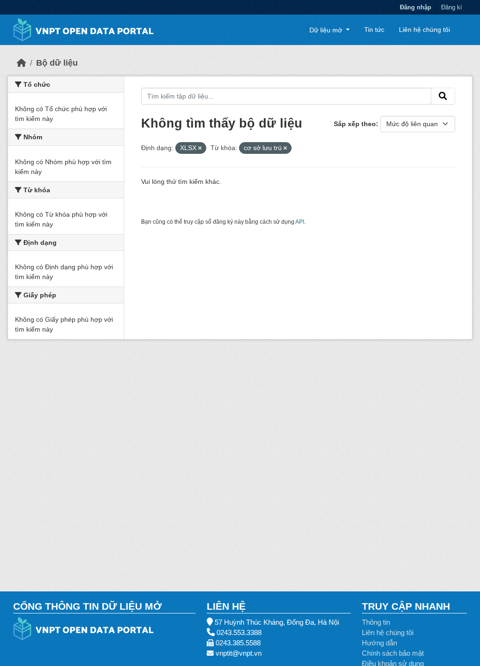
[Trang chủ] (21, 63)
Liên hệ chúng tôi (424, 29)
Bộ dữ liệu (57, 63)
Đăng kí (451, 7)
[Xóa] (200, 148)
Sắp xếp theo (355, 124)
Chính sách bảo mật (393, 653)
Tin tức (374, 29)
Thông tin (376, 622)
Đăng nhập (415, 7)
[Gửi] (443, 96)
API (299, 222)
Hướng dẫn (379, 643)
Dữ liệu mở (326, 29)
